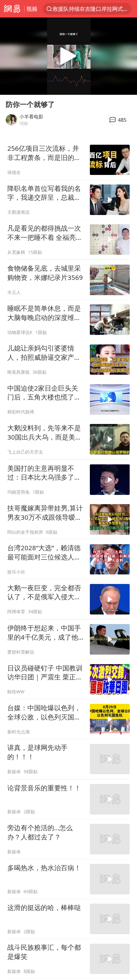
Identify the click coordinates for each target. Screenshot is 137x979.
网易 (12, 8)
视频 (31, 8)
